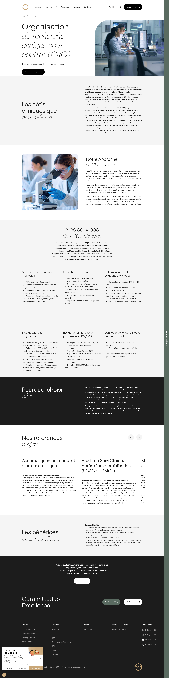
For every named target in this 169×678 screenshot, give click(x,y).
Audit (54, 650)
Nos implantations (28, 634)
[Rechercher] (119, 7)
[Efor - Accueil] (28, 7)
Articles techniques (119, 630)
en (113, 7)
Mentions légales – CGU (51, 667)
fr (110, 7)
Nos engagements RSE (30, 638)
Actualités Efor (27, 642)
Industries (48, 7)
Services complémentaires (35, 16)
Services (38, 7)
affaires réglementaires (103, 406)
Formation (55, 654)
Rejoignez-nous (87, 630)
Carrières (87, 7)
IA (56, 7)
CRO (53, 646)
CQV (53, 638)
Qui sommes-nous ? (29, 630)
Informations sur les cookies (71, 667)
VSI (53, 634)
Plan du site (86, 667)
